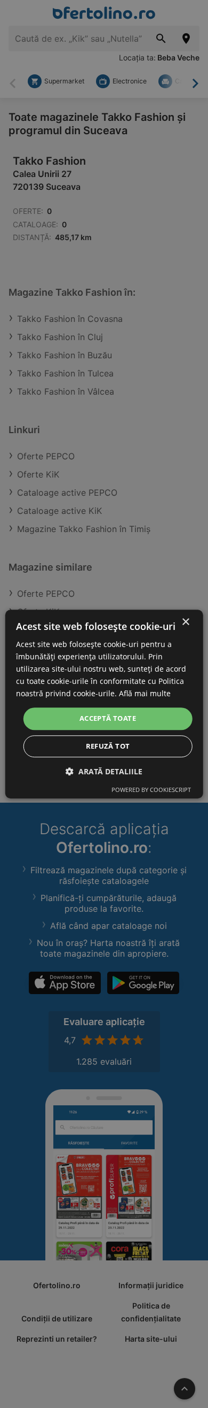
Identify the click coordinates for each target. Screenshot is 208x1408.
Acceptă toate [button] (107, 719)
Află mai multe (145, 694)
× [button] (185, 622)
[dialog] (104, 704)
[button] (104, 771)
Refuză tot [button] (108, 746)
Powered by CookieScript (151, 790)
